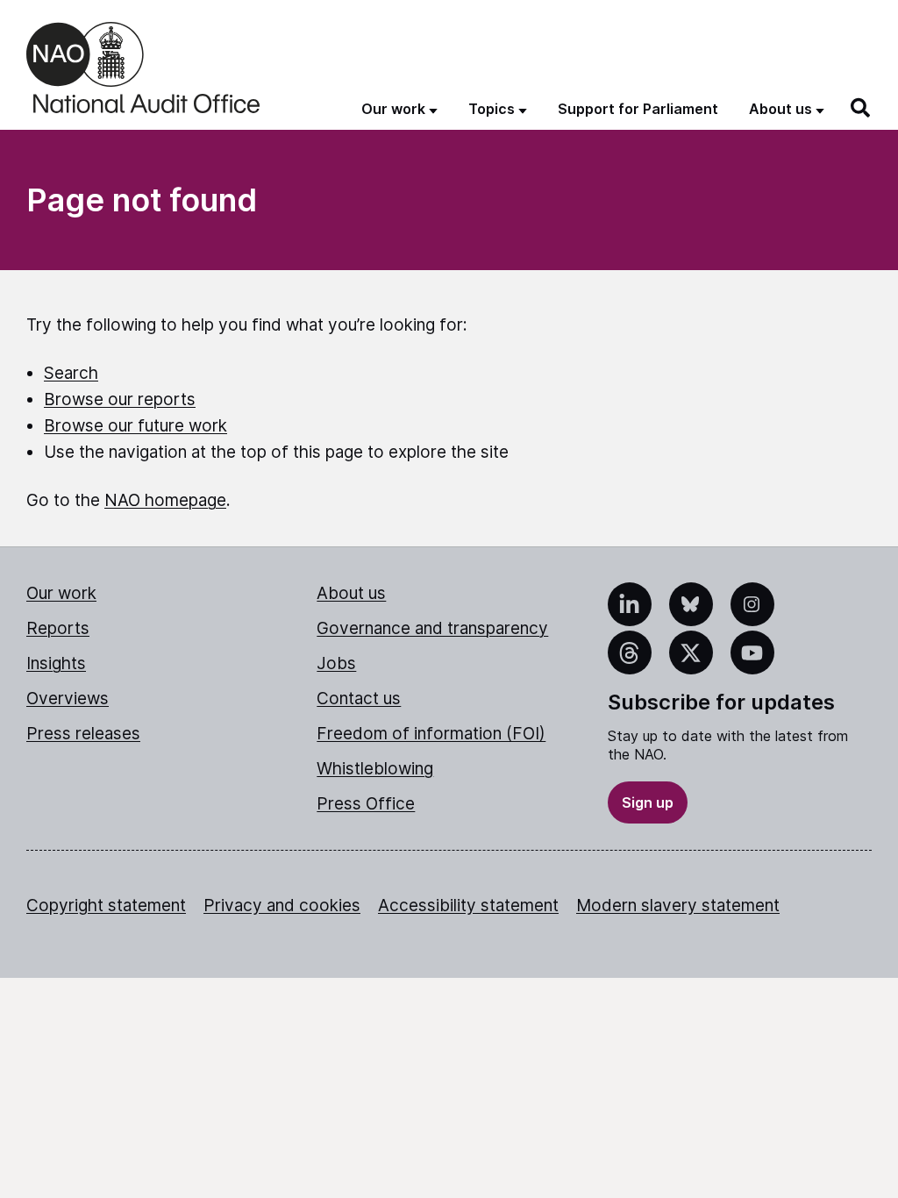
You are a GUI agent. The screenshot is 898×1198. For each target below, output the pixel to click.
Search (71, 373)
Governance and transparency (432, 628)
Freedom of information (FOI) (431, 734)
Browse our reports (120, 399)
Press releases (83, 734)
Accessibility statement (468, 905)
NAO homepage (165, 500)
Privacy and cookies (281, 905)
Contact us (359, 698)
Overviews (67, 698)
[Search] (861, 107)
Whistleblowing (375, 769)
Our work (61, 593)
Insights (56, 663)
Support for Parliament (638, 109)
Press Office (366, 804)
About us (351, 593)
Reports (57, 628)
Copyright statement (106, 905)
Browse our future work (135, 426)
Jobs (336, 663)
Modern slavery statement (678, 905)
